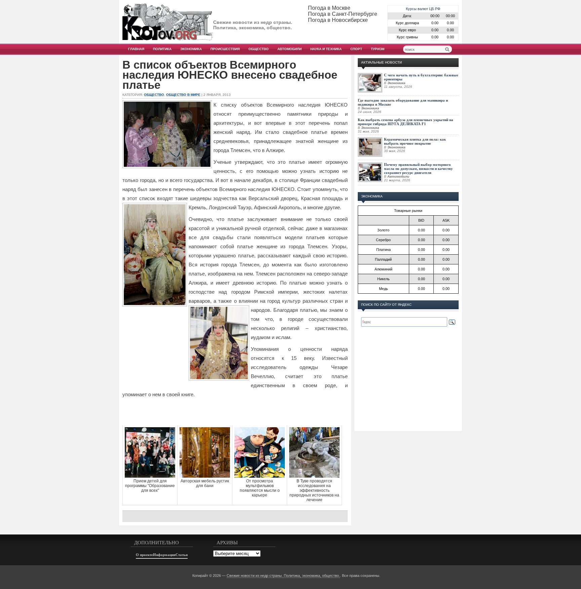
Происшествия (225, 49)
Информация (164, 555)
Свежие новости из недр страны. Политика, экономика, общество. (283, 576)
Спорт (356, 49)
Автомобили (289, 49)
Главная (136, 49)
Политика (162, 49)
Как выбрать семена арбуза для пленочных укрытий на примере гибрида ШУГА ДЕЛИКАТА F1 (405, 122)
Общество (258, 49)
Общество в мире (183, 95)
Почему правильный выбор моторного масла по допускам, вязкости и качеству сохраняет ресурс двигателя (418, 168)
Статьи (182, 555)
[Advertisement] (235, 412)
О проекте (144, 555)
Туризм (377, 49)
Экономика (191, 49)
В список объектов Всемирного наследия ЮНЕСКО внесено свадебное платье (229, 75)
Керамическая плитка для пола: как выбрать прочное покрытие (415, 141)
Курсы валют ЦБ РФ (423, 9)
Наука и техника (326, 49)
